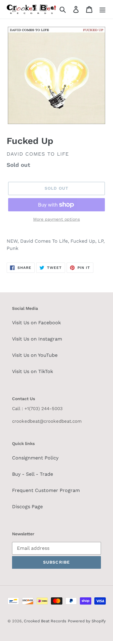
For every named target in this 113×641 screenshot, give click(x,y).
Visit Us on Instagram (37, 339)
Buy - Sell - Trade (32, 474)
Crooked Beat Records (45, 621)
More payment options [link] (56, 219)
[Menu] (102, 9)
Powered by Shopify (87, 621)
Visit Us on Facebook (36, 322)
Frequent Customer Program (46, 490)
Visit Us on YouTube (35, 355)
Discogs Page (27, 506)
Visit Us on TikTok (32, 371)
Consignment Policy (35, 458)
